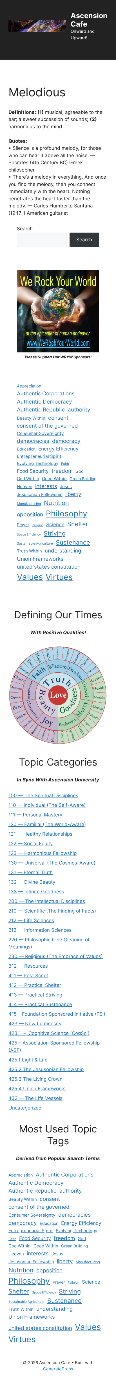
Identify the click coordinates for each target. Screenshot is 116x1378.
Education (26, 449)
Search (25, 228)
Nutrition (56, 502)
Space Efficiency (29, 534)
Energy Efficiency (58, 449)
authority (79, 409)
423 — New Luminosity (34, 1023)
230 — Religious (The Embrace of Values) (55, 956)
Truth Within (29, 551)
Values (30, 577)
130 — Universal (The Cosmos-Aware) (51, 863)
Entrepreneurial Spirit (39, 456)
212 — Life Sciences (31, 920)
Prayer (23, 525)
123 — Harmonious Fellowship (42, 853)
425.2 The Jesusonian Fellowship (46, 1069)
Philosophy (66, 513)
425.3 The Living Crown (35, 1079)
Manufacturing (29, 504)
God (79, 471)
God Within (28, 478)
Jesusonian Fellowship (40, 494)
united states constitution (49, 567)
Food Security (33, 471)
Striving (55, 533)
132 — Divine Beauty (31, 882)
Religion (37, 525)
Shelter (77, 524)
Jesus (66, 486)
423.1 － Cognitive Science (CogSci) (49, 1033)
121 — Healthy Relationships (40, 834)
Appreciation (29, 386)
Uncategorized (25, 1108)
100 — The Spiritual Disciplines (43, 795)
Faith (65, 464)
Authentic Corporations (46, 393)
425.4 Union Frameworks (37, 1088)
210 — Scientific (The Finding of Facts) (52, 911)
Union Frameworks (40, 559)
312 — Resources (28, 966)
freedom (62, 471)
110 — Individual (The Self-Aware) (47, 805)
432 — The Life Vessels (35, 1098)
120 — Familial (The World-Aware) (47, 824)
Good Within (54, 478)
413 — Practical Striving (35, 995)
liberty (73, 494)
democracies (33, 441)
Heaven (24, 486)
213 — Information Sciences (40, 930)
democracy (66, 441)
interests (46, 486)
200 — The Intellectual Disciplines (46, 901)
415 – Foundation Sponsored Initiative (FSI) (56, 1014)
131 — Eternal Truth (30, 872)
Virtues (59, 577)
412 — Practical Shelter (34, 985)
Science (55, 524)
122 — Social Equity (30, 843)
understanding (63, 550)
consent (58, 418)
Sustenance (73, 542)
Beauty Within (31, 418)
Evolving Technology (37, 463)
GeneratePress (58, 1369)
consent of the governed (47, 425)
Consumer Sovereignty (40, 433)
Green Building (83, 478)
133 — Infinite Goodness (36, 891)
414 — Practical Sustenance (40, 1004)
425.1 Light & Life (28, 1060)
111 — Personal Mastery (35, 815)
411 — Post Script (28, 975)
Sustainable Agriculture (35, 543)
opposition (30, 514)
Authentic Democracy (44, 401)
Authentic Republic (41, 409)
